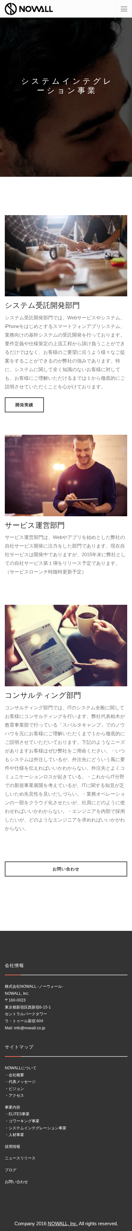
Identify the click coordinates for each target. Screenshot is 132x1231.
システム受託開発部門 (42, 305)
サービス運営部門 (35, 525)
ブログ (10, 1170)
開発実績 (24, 404)
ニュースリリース (20, 1158)
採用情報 (12, 1146)
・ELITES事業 (17, 1114)
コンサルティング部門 (43, 695)
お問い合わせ (66, 869)
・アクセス (14, 1095)
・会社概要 (14, 1075)
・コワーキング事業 (22, 1121)
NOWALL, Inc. (63, 1223)
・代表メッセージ (20, 1081)
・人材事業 (14, 1135)
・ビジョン (14, 1089)
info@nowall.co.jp (29, 1028)
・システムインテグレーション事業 (35, 1128)
